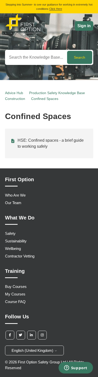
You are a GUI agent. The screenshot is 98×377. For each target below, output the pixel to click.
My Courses (15, 294)
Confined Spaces (44, 99)
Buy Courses (16, 286)
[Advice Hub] (23, 35)
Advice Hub (14, 93)
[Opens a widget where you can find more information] (75, 368)
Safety (10, 233)
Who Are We (15, 195)
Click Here (55, 8)
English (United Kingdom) (33, 350)
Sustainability (16, 241)
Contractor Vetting (19, 256)
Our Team (13, 203)
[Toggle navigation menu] (71, 26)
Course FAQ (15, 301)
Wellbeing (13, 248)
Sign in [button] (84, 26)
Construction (15, 99)
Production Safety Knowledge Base (57, 93)
